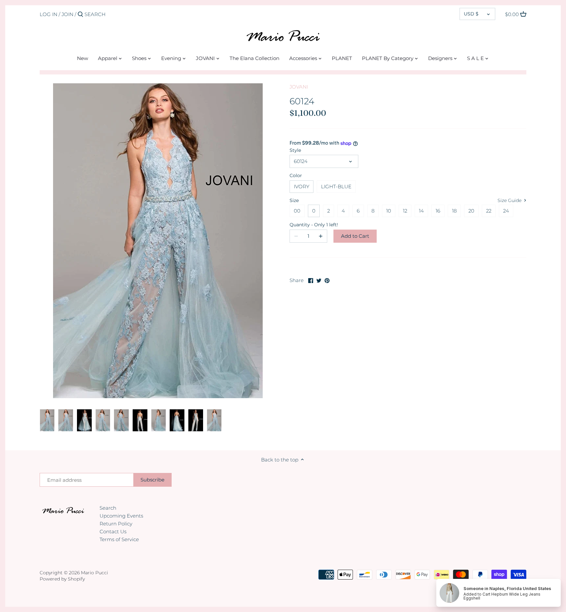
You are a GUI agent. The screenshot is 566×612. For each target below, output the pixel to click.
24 (506, 211)
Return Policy (116, 523)
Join (67, 14)
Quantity (309, 224)
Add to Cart (355, 236)
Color (296, 175)
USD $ (471, 13)
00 (297, 211)
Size (294, 200)
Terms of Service (119, 539)
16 (438, 211)
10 (388, 211)
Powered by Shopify (62, 578)
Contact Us (113, 531)
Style (295, 150)
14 (421, 211)
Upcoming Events (121, 516)
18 (454, 211)
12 (405, 211)
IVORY (301, 186)
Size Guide (510, 200)
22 (488, 211)
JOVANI (299, 87)
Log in (48, 14)
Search (108, 508)
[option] (47, 420)
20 (471, 211)
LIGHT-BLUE (336, 186)
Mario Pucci (94, 572)
